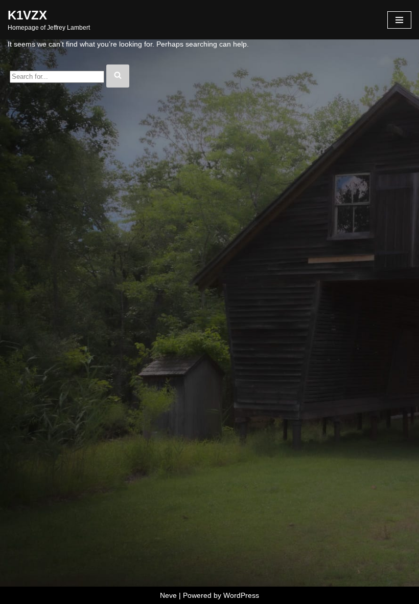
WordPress (241, 595)
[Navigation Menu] (399, 20)
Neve (168, 595)
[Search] (117, 76)
